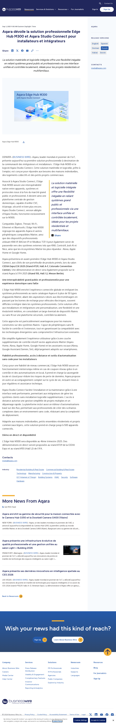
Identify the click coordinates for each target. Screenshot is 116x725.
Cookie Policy (57, 721)
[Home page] (11, 9)
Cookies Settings (80, 720)
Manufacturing (34, 473)
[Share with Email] (27, 50)
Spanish (104, 44)
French (105, 48)
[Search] (100, 3)
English (95, 44)
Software (73, 477)
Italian (95, 53)
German (95, 48)
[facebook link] (107, 714)
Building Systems (45, 477)
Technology (21, 473)
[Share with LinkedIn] (12, 50)
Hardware (20, 481)
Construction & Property (52, 473)
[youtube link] (101, 715)
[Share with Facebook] (22, 50)
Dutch (103, 53)
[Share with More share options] (37, 50)
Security (64, 477)
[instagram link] (112, 714)
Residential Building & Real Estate (30, 469)
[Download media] (23, 142)
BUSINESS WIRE (21, 156)
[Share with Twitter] (17, 50)
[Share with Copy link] (32, 50)
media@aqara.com (9, 461)
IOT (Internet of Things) (26, 477)
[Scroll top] (107, 652)
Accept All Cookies (98, 720)
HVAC (56, 477)
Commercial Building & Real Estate (60, 469)
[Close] (113, 720)
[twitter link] (90, 714)
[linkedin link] (96, 714)
